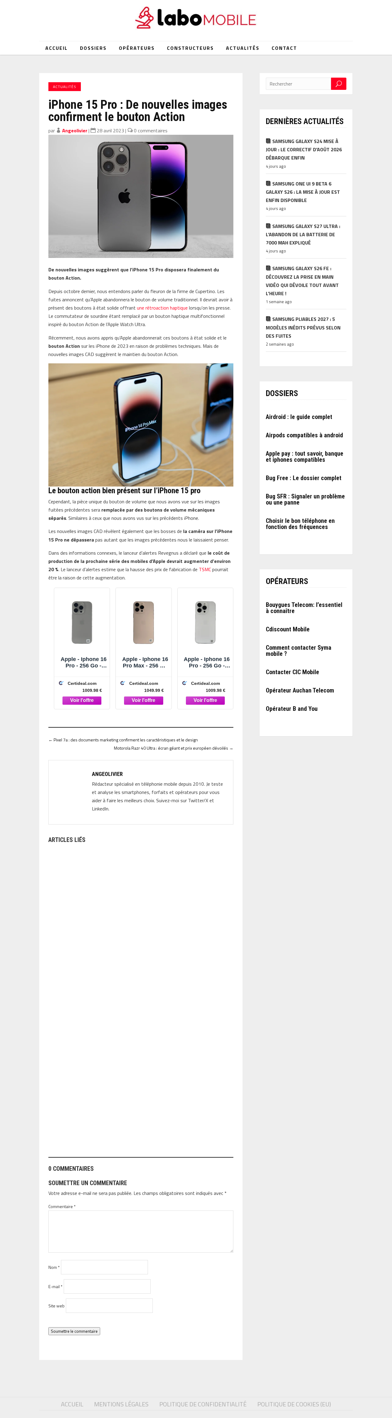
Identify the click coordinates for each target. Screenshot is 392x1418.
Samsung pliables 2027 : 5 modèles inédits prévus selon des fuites (303, 327)
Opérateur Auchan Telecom (300, 690)
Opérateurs (137, 48)
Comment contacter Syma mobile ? (298, 650)
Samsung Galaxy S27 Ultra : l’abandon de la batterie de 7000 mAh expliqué (303, 234)
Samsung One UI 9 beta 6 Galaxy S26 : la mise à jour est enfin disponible (303, 192)
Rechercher (338, 84)
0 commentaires (151, 130)
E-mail (55, 1286)
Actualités (242, 48)
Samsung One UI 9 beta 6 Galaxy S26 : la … (96, 1124)
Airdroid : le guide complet (299, 417)
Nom (54, 1267)
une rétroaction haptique (162, 307)
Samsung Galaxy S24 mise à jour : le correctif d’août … (112, 972)
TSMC (205, 569)
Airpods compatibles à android (304, 435)
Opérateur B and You (292, 708)
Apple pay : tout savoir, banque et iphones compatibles (304, 456)
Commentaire (62, 1206)
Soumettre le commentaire (74, 1331)
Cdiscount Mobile (288, 629)
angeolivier (74, 130)
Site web (56, 1305)
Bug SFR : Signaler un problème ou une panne (305, 499)
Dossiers (93, 48)
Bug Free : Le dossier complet (303, 478)
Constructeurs (190, 48)
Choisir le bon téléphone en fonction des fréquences (300, 524)
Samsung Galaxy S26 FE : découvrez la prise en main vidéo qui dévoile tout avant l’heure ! (302, 281)
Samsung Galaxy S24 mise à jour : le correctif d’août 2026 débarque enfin (304, 149)
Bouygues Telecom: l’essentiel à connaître (304, 608)
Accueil (56, 48)
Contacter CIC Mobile (292, 672)
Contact (284, 48)
